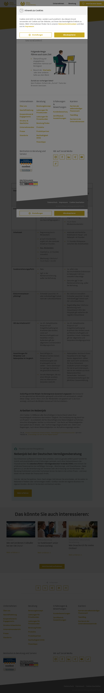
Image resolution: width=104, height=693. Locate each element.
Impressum (29, 26)
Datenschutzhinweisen (67, 24)
